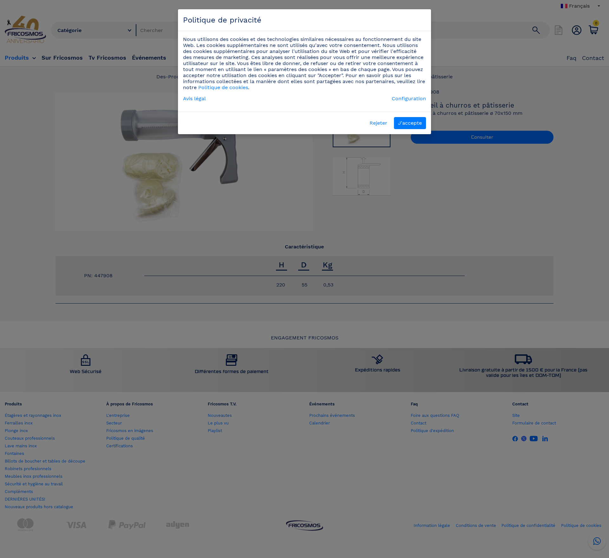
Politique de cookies (223, 87)
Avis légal (194, 98)
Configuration (409, 98)
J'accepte (410, 123)
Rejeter (378, 123)
